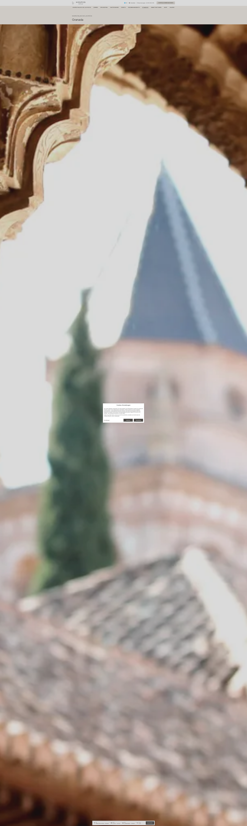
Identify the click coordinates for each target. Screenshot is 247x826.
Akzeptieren (138, 420)
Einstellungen (107, 420)
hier (110, 414)
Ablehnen (128, 420)
